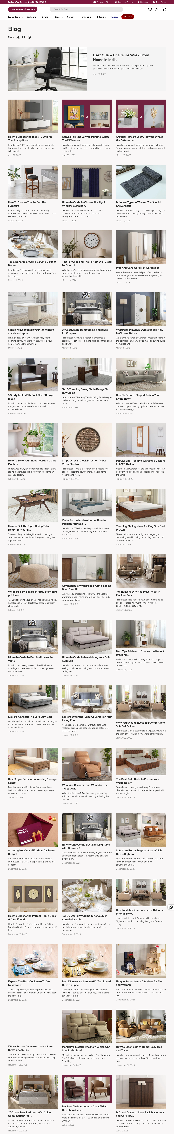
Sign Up (111, 593)
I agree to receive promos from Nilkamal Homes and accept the (113, 586)
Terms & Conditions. (114, 587)
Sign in (121, 600)
